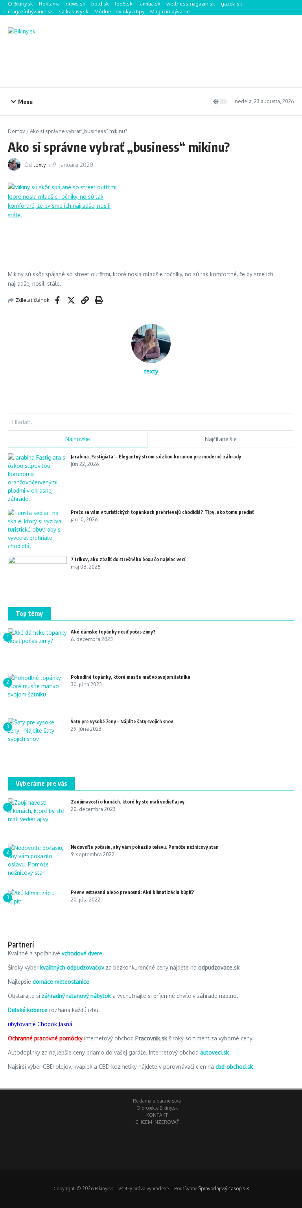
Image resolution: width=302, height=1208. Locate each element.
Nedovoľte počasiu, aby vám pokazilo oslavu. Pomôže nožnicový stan (145, 847)
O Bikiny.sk (20, 3)
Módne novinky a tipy (119, 11)
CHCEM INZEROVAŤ (157, 1122)
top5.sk (124, 3)
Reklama (49, 3)
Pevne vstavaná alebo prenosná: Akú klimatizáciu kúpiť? (132, 892)
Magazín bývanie (170, 11)
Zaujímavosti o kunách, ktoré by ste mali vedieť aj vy (127, 802)
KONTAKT (157, 1115)
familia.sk (149, 3)
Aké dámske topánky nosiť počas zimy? (113, 632)
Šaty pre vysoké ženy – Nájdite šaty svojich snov (122, 721)
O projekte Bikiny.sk (157, 1108)
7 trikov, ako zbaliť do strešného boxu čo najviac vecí (128, 559)
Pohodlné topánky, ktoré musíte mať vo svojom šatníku (130, 677)
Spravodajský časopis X (223, 1188)
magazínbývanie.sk (30, 11)
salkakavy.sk (73, 11)
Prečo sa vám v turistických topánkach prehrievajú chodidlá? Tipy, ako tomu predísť (162, 512)
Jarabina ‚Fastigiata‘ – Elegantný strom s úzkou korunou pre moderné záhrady (156, 457)
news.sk (75, 3)
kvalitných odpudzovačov (72, 967)
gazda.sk (231, 3)
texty (39, 164)
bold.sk (100, 3)
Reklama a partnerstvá (157, 1101)
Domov (16, 131)
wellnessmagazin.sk (190, 3)
